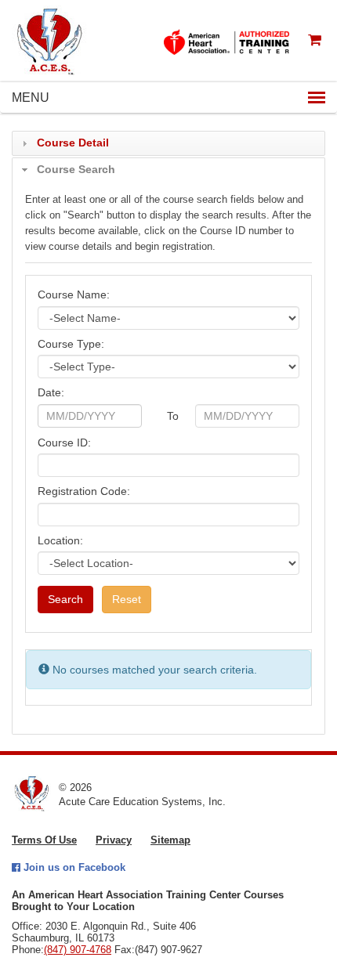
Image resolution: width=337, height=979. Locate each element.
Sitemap (170, 840)
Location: (60, 540)
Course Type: (71, 344)
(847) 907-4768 (77, 950)
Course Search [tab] (76, 169)
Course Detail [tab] (73, 142)
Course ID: (64, 442)
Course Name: (74, 294)
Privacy (114, 840)
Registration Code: (84, 491)
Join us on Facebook (72, 867)
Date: (51, 392)
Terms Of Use (44, 840)
